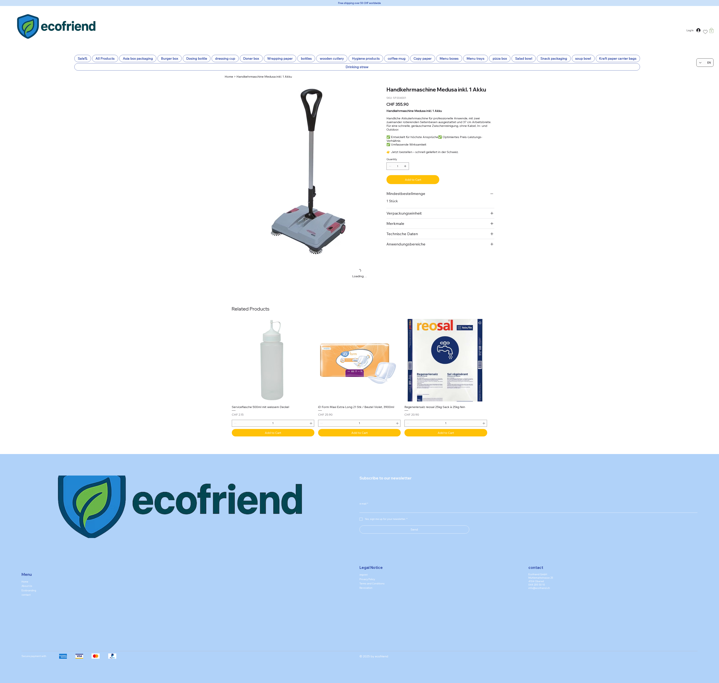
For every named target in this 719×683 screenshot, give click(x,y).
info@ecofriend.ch (539, 582)
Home (25, 575)
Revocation (366, 582)
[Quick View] (273, 355)
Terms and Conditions (372, 578)
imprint (364, 569)
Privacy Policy (367, 573)
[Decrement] (234, 418)
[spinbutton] (273, 418)
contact (26, 589)
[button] (711, 30)
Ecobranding (29, 584)
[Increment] (311, 418)
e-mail (364, 498)
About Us (27, 580)
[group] (359, 372)
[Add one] (405, 166)
